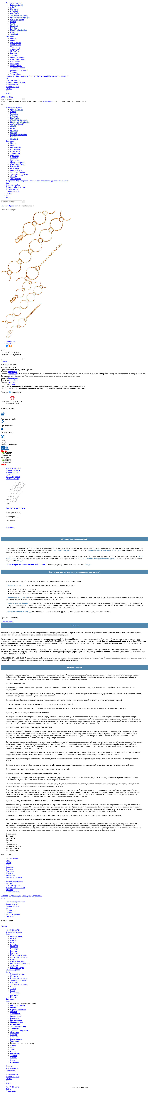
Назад (8, 934)
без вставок (13, 378)
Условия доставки (13, 470)
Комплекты (14, 13)
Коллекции (10, 36)
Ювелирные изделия (14, 3)
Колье (12, 24)
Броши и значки (16, 5)
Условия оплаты (12, 472)
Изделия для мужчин (18, 30)
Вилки (12, 987)
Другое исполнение (13, 468)
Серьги (13, 7)
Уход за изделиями (13, 477)
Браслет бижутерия (15, 508)
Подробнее (10, 527)
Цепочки (13, 28)
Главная (4, 206)
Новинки (32, 76)
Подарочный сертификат (58, 76)
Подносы (14, 982)
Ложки (13, 989)
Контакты (9, 916)
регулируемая (16, 355)
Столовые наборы (17, 974)
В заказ (4, 361)
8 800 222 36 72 (7, 97)
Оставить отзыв (7, 622)
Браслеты (14, 26)
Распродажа (10, 76)
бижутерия (12, 372)
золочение (12, 374)
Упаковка (14, 34)
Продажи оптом (12, 85)
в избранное (10, 341)
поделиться (10, 344)
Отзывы (9, 89)
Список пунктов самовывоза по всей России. (26, 565)
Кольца (13, 22)
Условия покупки (12, 87)
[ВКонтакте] (7, 346)
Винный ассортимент (18, 978)
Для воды (14, 976)
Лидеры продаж (21, 76)
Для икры (14, 995)
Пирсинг (13, 32)
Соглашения (10, 910)
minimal (13, 384)
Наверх (4, 926)
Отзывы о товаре (12, 479)
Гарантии (9, 475)
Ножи (12, 991)
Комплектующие (17, 20)
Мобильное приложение (15, 902)
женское (12, 382)
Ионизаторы (15, 993)
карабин (13, 380)
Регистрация (11, 1091)
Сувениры (14, 11)
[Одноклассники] (10, 346)
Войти (8, 1089)
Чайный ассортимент (18, 980)
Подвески (14, 9)
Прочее (13, 997)
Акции (8, 93)
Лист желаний (42, 76)
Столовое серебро (13, 80)
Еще (7, 78)
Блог (7, 91)
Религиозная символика (19, 18)
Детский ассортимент (18, 15)
